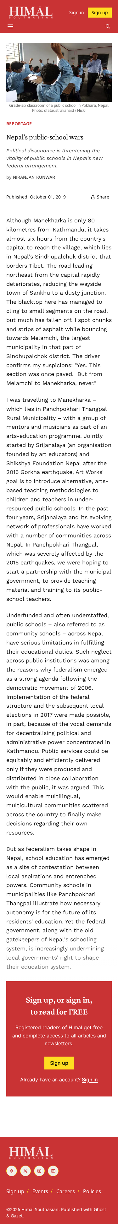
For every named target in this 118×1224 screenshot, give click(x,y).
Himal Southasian (40, 1209)
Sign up (59, 1063)
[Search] (108, 26)
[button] (15, 1191)
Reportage (19, 124)
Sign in (90, 1079)
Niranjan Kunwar (34, 177)
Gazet (17, 1216)
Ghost (100, 1209)
